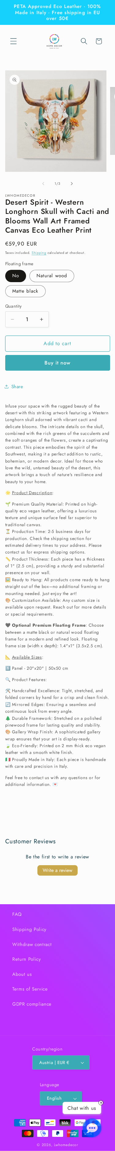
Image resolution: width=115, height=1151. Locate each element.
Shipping (39, 252)
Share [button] (17, 386)
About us (22, 974)
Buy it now (57, 362)
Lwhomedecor (66, 1145)
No (15, 275)
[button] (13, 41)
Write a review (57, 870)
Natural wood (51, 275)
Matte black (25, 291)
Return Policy (26, 959)
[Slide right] (72, 183)
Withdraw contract (32, 944)
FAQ (17, 914)
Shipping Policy (29, 929)
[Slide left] (43, 183)
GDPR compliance (32, 1004)
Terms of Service (30, 989)
